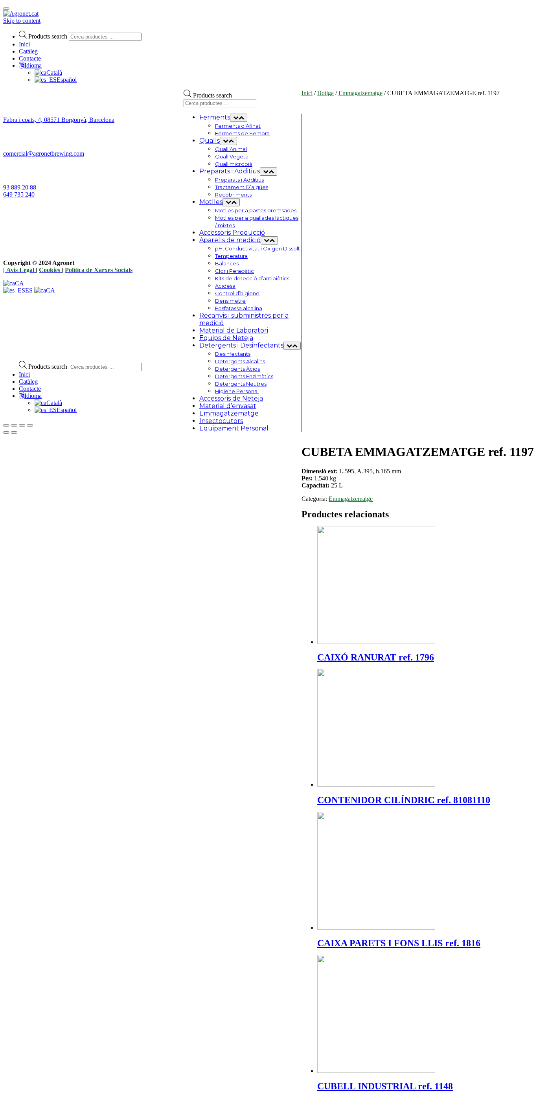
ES (29, 290)
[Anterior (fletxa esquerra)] (6, 432)
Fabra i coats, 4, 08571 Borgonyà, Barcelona (58, 119)
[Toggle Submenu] (238, 118)
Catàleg (28, 51)
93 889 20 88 (19, 187)
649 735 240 (19, 194)
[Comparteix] (14, 425)
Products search (47, 36)
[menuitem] (48, 402)
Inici (24, 44)
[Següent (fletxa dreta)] (14, 432)
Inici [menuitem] (24, 374)
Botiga (325, 93)
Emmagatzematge (360, 93)
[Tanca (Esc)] (6, 425)
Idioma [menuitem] (33, 395)
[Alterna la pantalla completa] (22, 425)
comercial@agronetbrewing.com (43, 153)
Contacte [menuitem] (30, 388)
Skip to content (21, 20)
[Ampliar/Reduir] (30, 425)
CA (19, 283)
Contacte (30, 58)
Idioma (33, 65)
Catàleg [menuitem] (28, 381)
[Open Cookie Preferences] (62, 351)
